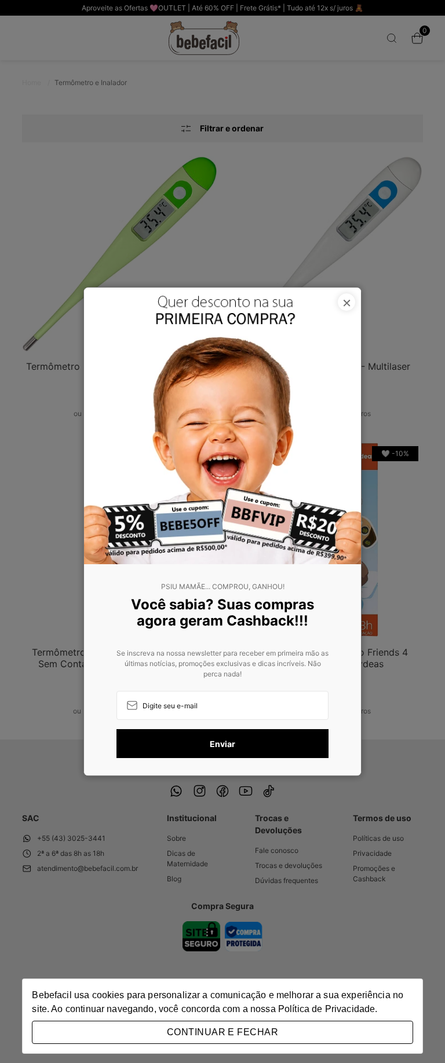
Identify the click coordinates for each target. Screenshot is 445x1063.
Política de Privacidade (326, 1009)
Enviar (222, 744)
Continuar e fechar (222, 1032)
